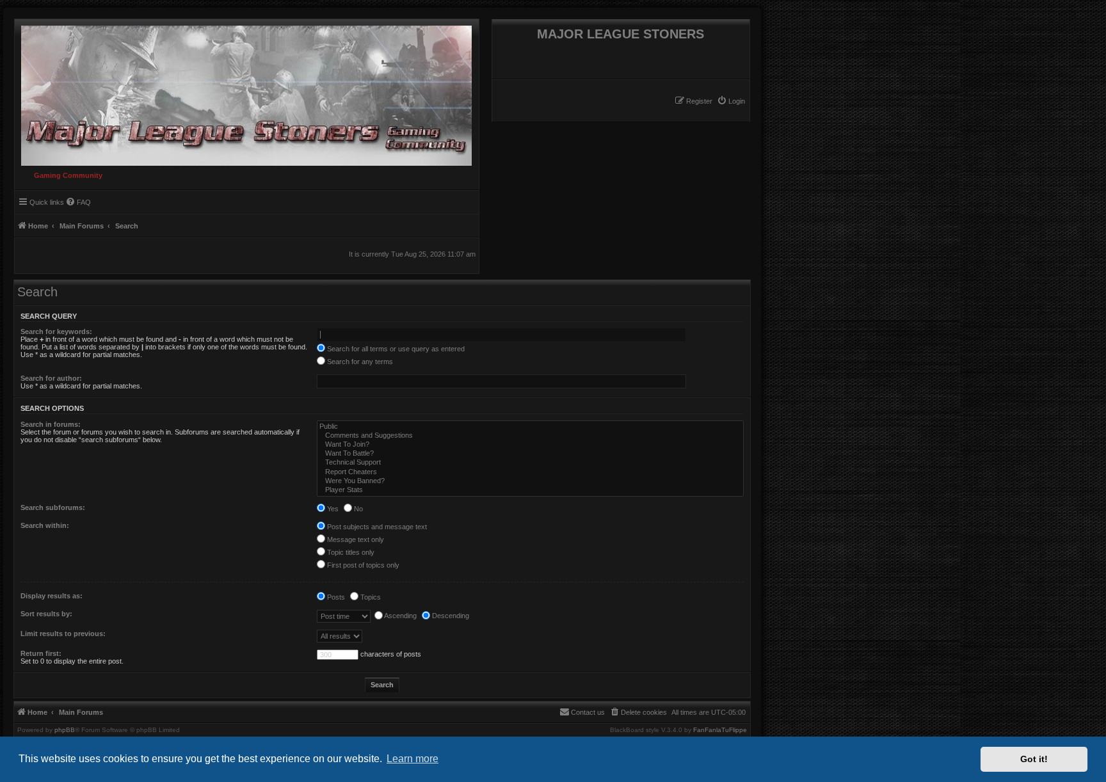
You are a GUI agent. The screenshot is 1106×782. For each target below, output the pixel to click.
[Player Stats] (530, 490)
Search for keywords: (56, 331)
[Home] (243, 92)
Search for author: (51, 378)
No (357, 509)
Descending (449, 615)
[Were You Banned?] (530, 481)
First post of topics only (362, 565)
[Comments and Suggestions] (530, 435)
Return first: (40, 653)
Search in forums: (50, 424)
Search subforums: (52, 507)
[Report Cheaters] (530, 472)
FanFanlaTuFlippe (720, 730)
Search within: (44, 525)
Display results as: (51, 596)
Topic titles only (349, 552)
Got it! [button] (1034, 759)
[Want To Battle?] (530, 453)
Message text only (354, 539)
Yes (332, 509)
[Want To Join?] (530, 444)
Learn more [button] (412, 758)
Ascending (400, 615)
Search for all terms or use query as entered (395, 349)
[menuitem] (731, 101)
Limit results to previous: (63, 633)
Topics (369, 597)
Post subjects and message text (376, 527)
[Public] (530, 426)
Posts (335, 597)
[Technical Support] (530, 462)
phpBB (64, 730)
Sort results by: (46, 614)
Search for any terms (359, 361)
